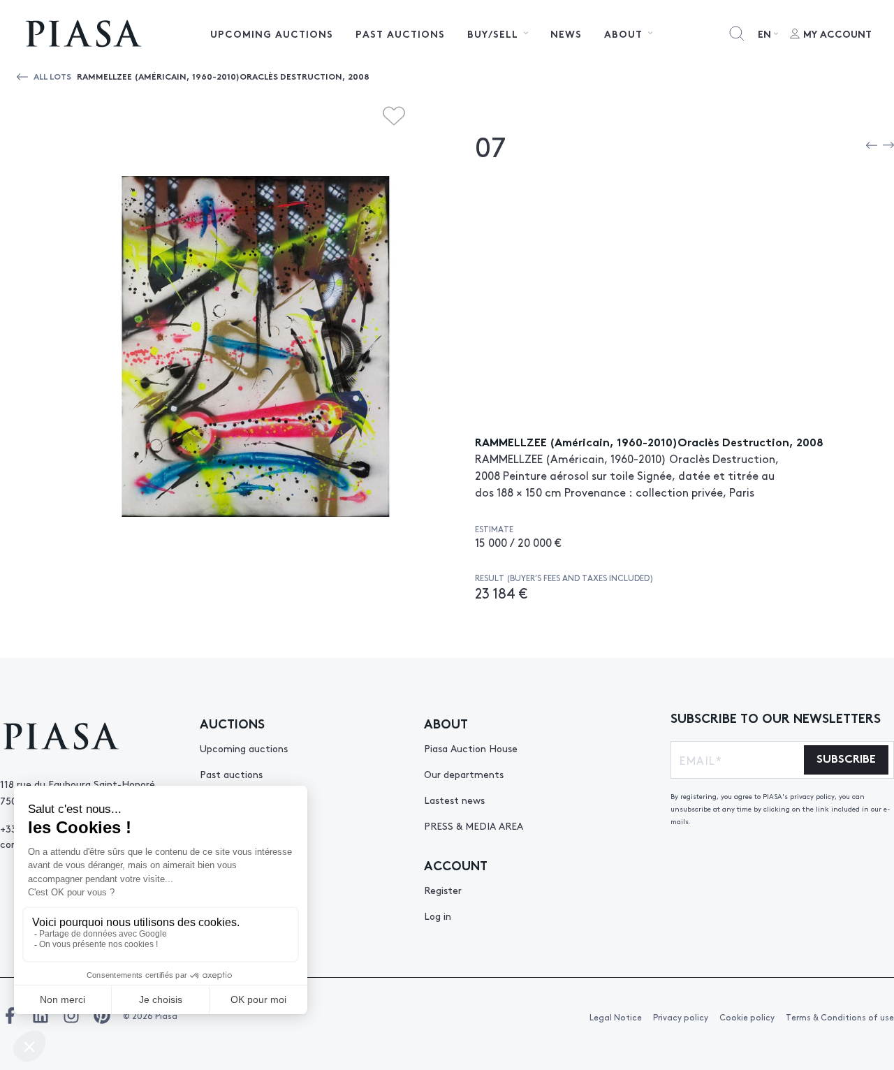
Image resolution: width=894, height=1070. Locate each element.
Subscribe (846, 757)
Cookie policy (747, 1017)
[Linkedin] (40, 1015)
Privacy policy (680, 1017)
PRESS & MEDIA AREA (473, 826)
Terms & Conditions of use (840, 1017)
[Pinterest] (102, 1015)
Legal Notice (615, 1017)
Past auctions (400, 34)
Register (443, 890)
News (566, 34)
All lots (52, 76)
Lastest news (454, 800)
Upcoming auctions (271, 34)
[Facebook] (10, 1015)
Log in (437, 916)
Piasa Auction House (471, 748)
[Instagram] (71, 1015)
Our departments (464, 774)
